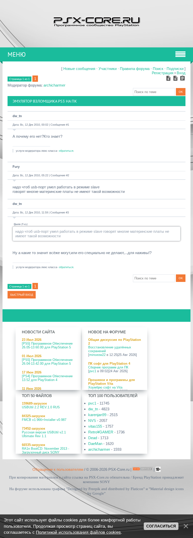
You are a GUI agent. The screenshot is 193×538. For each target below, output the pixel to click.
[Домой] (96, 21)
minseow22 (97, 355)
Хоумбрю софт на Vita (105, 387)
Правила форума (135, 68)
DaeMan (95, 443)
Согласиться (161, 526)
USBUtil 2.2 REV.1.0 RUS (41, 407)
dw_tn (17, 116)
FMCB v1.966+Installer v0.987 (44, 420)
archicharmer (54, 85)
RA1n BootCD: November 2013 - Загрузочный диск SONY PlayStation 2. (45, 452)
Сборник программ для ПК (108, 367)
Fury (16, 167)
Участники (108, 68)
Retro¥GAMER (100, 432)
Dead (92, 438)
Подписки (175, 68)
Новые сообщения (79, 68)
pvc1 (92, 371)
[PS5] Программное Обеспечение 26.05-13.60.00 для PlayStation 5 (47, 345)
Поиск (158, 68)
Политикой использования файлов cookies (78, 532)
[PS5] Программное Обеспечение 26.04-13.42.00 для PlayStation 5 (47, 361)
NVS (92, 420)
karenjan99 (97, 415)
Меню (17, 54)
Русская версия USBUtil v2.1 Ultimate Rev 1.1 (44, 434)
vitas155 (95, 426)
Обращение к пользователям (57, 469)
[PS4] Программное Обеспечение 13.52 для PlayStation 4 (47, 378)
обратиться (66, 150)
